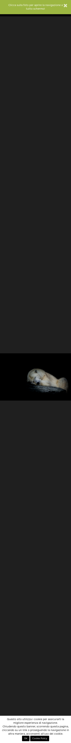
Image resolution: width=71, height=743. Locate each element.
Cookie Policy (39, 738)
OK (25, 738)
